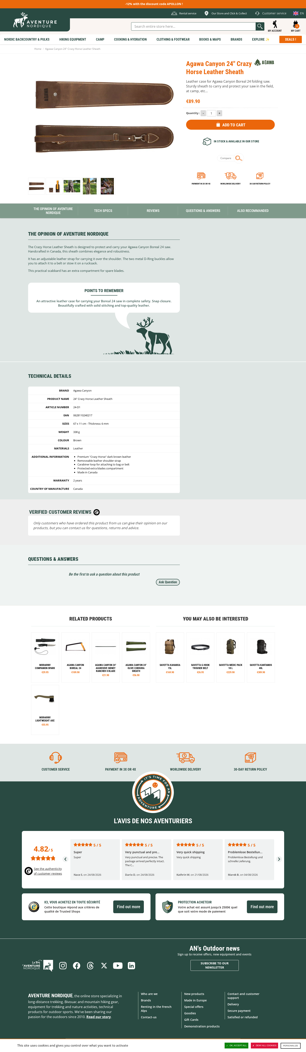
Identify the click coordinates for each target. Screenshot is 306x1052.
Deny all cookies (266, 1045)
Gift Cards (191, 1020)
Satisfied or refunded (243, 1017)
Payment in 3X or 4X (120, 769)
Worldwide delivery (230, 184)
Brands (146, 1000)
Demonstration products (202, 1026)
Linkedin (131, 966)
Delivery (233, 1004)
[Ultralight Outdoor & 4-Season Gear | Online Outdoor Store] (35, 19)
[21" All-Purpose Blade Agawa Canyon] (105, 657)
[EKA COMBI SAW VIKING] (75, 657)
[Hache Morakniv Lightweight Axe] (45, 710)
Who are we (149, 994)
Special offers (193, 1007)
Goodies (190, 1013)
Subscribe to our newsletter (215, 965)
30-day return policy (260, 184)
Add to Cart (233, 124)
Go (260, 26)
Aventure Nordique (50, 996)
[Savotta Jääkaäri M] (170, 657)
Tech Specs (103, 211)
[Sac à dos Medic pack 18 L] (230, 657)
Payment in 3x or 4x (201, 184)
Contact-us (149, 1017)
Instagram (63, 966)
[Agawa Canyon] (264, 62)
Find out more (128, 906)
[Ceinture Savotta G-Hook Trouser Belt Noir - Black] (200, 657)
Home (37, 49)
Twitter (104, 966)
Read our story (98, 1017)
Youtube (118, 966)
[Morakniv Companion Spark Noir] (45, 657)
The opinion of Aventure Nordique (53, 211)
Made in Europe (195, 1000)
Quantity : (193, 113)
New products (194, 994)
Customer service (56, 769)
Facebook (76, 966)
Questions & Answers (203, 211)
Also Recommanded (253, 211)
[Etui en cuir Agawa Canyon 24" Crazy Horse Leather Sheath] (36, 186)
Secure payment (239, 1011)
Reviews (153, 211)
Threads (90, 966)
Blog (37, 965)
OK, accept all (238, 1045)
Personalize (290, 1046)
